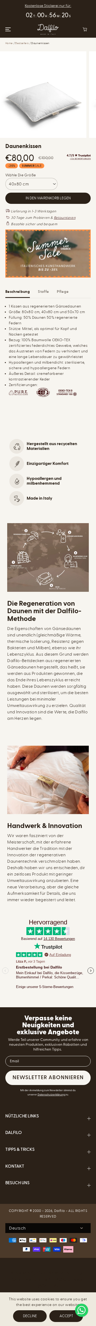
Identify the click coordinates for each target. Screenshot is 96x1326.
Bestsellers (22, 43)
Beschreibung (17, 291)
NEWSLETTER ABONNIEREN (48, 1077)
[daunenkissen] (43, 94)
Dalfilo (59, 1211)
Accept (66, 1316)
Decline (30, 1316)
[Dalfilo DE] (48, 29)
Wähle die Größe (20, 175)
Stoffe (43, 291)
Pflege (63, 291)
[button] (7, 29)
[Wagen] (85, 29)
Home (9, 43)
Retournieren (64, 218)
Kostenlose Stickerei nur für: (48, 5)
